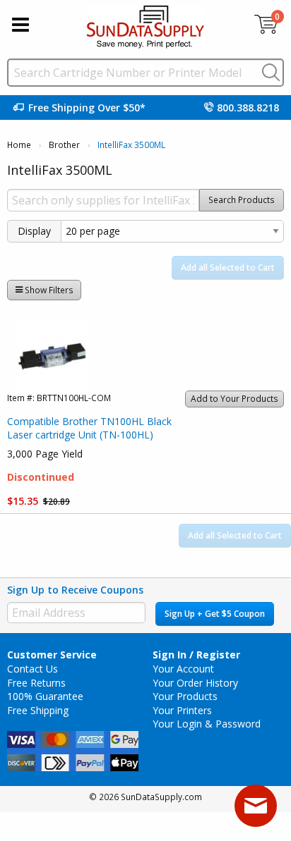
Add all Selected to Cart (228, 268)
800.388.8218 (248, 107)
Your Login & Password (207, 723)
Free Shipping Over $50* (87, 107)
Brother (64, 145)
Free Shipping (38, 710)
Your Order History (195, 682)
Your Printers (182, 710)
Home (19, 145)
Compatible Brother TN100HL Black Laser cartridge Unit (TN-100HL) (89, 428)
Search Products (241, 200)
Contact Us (32, 668)
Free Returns (36, 682)
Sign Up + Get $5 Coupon (215, 614)
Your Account (183, 668)
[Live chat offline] (255, 806)
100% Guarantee (45, 696)
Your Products (185, 696)
